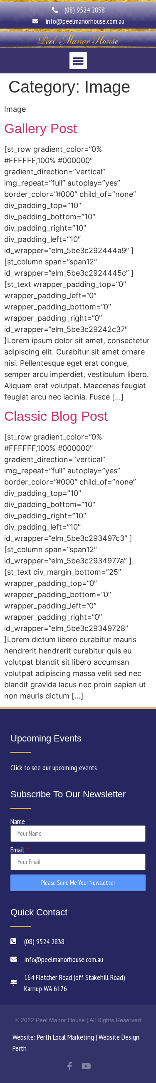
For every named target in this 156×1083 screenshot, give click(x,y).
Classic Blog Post (56, 416)
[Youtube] (86, 1066)
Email (18, 850)
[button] (78, 60)
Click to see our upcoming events (53, 767)
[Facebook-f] (70, 1066)
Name (18, 821)
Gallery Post (40, 128)
